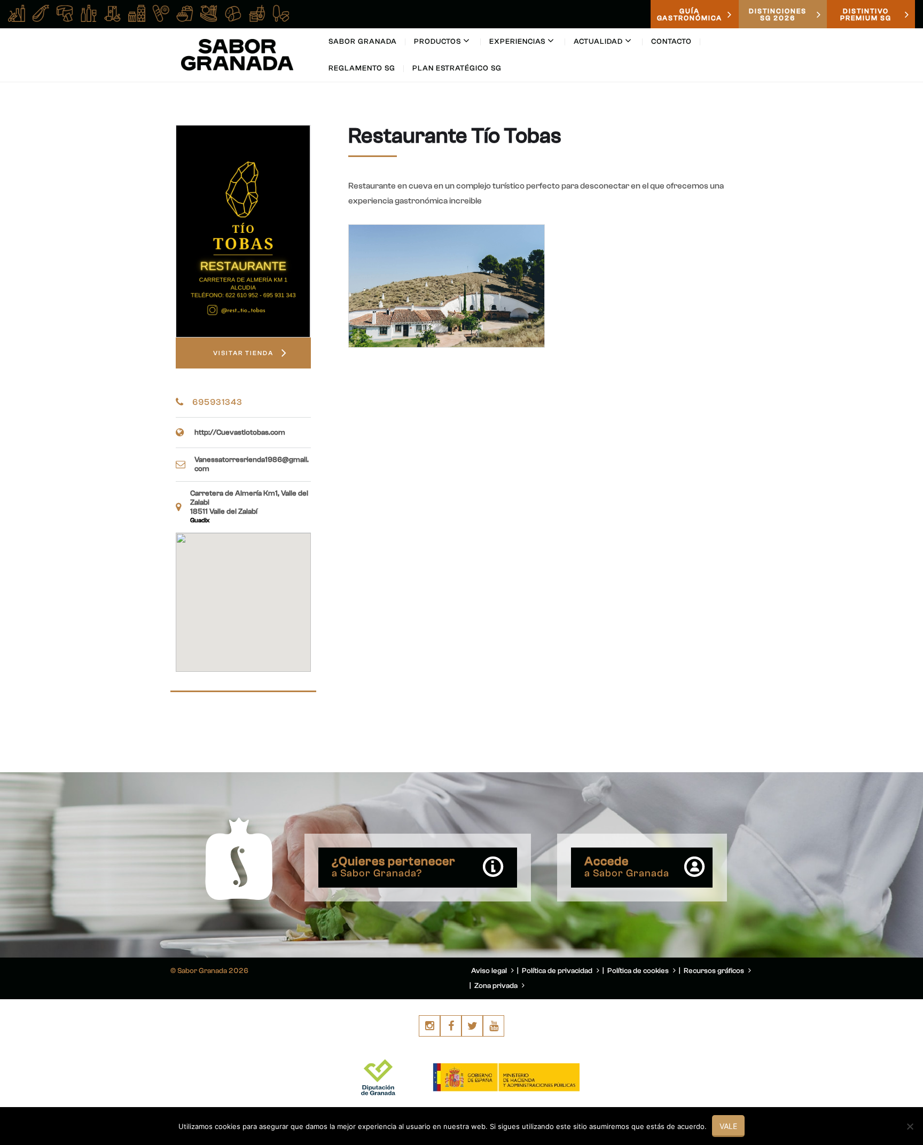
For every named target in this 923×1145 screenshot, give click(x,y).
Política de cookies (638, 971)
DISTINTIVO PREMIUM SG (865, 14)
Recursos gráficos (715, 971)
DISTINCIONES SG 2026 (778, 14)
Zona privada (496, 986)
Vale (728, 1126)
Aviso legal (490, 971)
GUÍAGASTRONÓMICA (689, 14)
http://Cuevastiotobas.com (239, 432)
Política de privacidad (558, 971)
